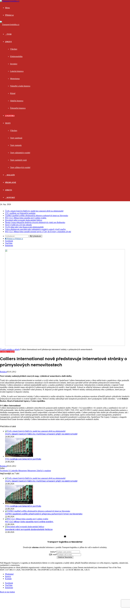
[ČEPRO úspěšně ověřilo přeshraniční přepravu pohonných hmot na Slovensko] (37, 511)
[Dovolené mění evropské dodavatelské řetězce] (24, 527)
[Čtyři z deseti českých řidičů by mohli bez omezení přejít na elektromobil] (35, 431)
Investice (13, 64)
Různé (12, 93)
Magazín (10, 175)
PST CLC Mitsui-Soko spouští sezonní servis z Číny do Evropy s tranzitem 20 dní (38, 231)
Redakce (3, 372)
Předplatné (10, 182)
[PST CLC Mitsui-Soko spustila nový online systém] (26, 519)
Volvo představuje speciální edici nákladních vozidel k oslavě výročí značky (35, 229)
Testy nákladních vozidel (20, 153)
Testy (8, 123)
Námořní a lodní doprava (20, 86)
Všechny (13, 49)
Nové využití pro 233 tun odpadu (18, 225)
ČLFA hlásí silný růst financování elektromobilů (24, 227)
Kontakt (10, 197)
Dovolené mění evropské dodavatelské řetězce (23, 220)
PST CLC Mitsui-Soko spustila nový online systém (26, 218)
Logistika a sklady (12, 349)
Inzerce (8, 576)
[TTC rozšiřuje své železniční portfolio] (19, 456)
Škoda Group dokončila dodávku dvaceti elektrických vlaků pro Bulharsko (35, 222)
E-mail (54, 554)
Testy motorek (16, 145)
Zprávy (8, 42)
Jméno (53, 552)
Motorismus (15, 79)
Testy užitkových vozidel (20, 167)
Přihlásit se (14, 239)
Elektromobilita (16, 56)
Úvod (2, 349)
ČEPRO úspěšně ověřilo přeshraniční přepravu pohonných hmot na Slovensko (36, 215)
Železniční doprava (18, 108)
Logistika (9, 116)
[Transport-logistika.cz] (9, 24)
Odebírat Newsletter (65, 557)
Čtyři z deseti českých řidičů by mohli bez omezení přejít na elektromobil (34, 211)
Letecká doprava (16, 71)
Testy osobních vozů (18, 160)
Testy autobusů (16, 138)
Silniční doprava (16, 101)
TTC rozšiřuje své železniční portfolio (20, 213)
